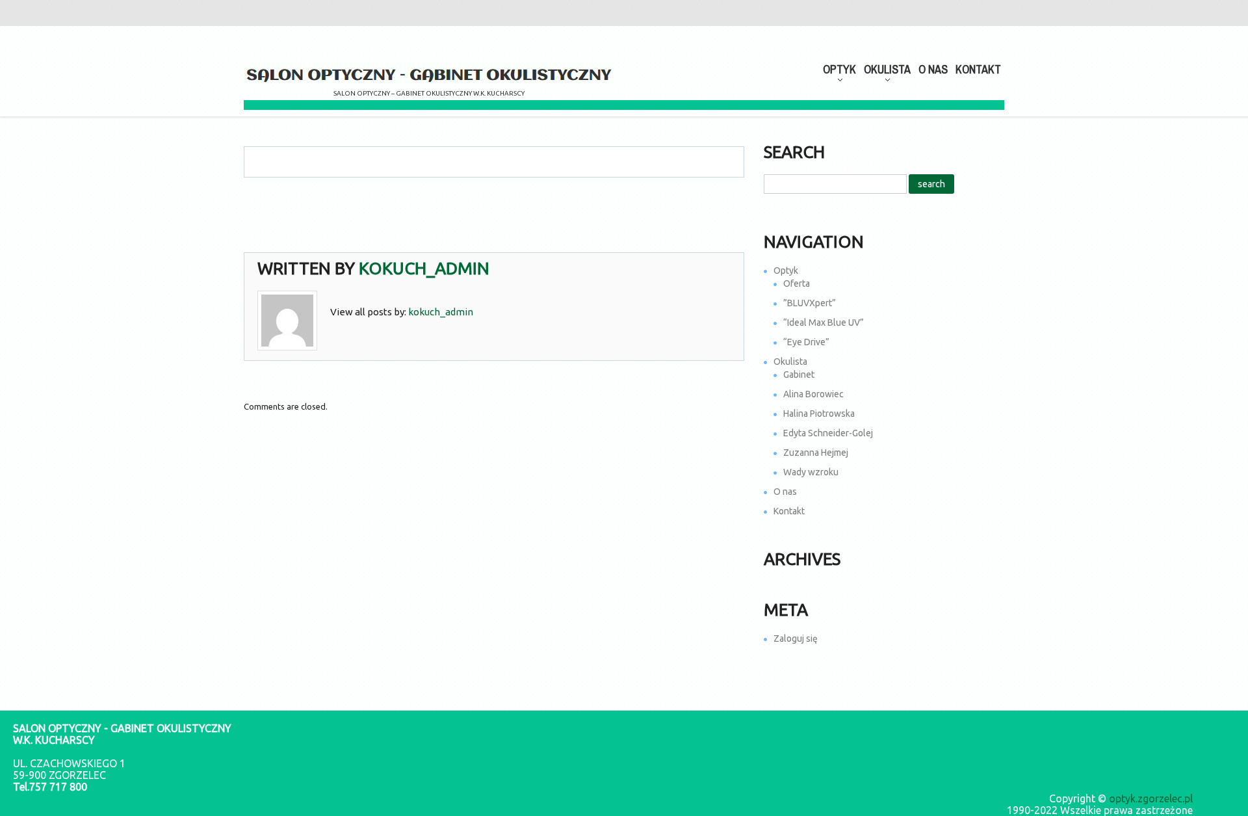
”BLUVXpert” (809, 303)
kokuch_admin (424, 268)
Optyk (786, 270)
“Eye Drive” (806, 342)
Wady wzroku (810, 472)
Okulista (790, 361)
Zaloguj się (796, 638)
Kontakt (978, 69)
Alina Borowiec (813, 394)
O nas (933, 69)
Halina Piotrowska (819, 413)
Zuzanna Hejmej (815, 452)
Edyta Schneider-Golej (828, 433)
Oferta (796, 283)
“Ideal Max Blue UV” (823, 322)
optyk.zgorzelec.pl (1151, 798)
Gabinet (798, 374)
